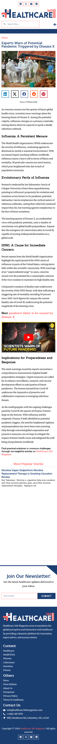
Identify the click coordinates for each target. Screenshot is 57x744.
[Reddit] (36, 4)
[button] (54, 24)
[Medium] (31, 4)
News (5, 37)
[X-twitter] (26, 4)
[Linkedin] (20, 4)
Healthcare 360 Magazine (33, 728)
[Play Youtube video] (28, 337)
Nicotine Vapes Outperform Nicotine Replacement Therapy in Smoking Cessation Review (27, 474)
